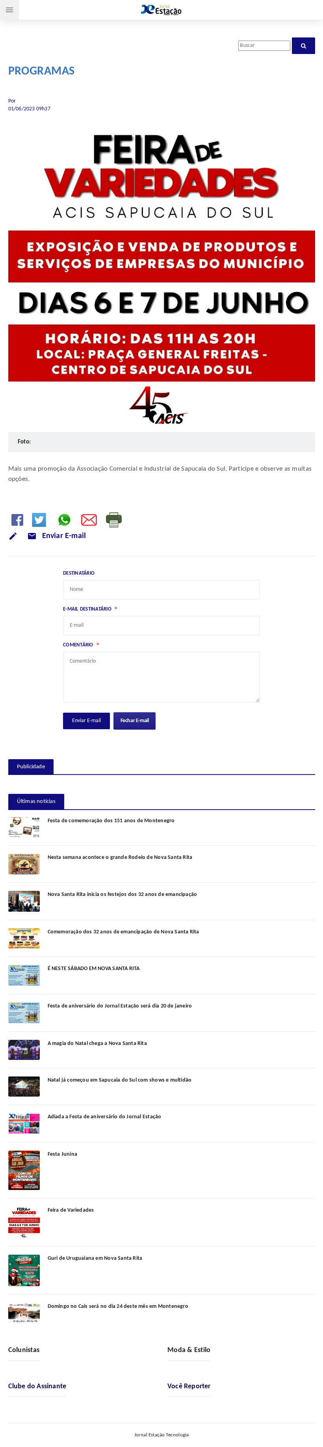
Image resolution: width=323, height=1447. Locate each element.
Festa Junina (63, 1154)
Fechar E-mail (135, 721)
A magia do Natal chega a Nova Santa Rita (97, 1044)
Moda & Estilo (189, 1350)
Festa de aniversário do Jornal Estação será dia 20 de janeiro (120, 1006)
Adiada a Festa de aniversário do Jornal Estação (105, 1117)
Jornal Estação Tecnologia (161, 1435)
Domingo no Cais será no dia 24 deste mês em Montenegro (118, 1306)
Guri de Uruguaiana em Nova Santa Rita (95, 1258)
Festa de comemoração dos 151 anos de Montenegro (111, 821)
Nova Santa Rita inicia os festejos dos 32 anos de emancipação (122, 895)
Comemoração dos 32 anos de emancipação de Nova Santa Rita (123, 932)
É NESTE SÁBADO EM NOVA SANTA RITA (94, 969)
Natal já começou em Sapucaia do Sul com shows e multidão (120, 1080)
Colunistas (24, 1350)
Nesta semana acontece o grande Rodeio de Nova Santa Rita (120, 857)
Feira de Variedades (71, 1210)
